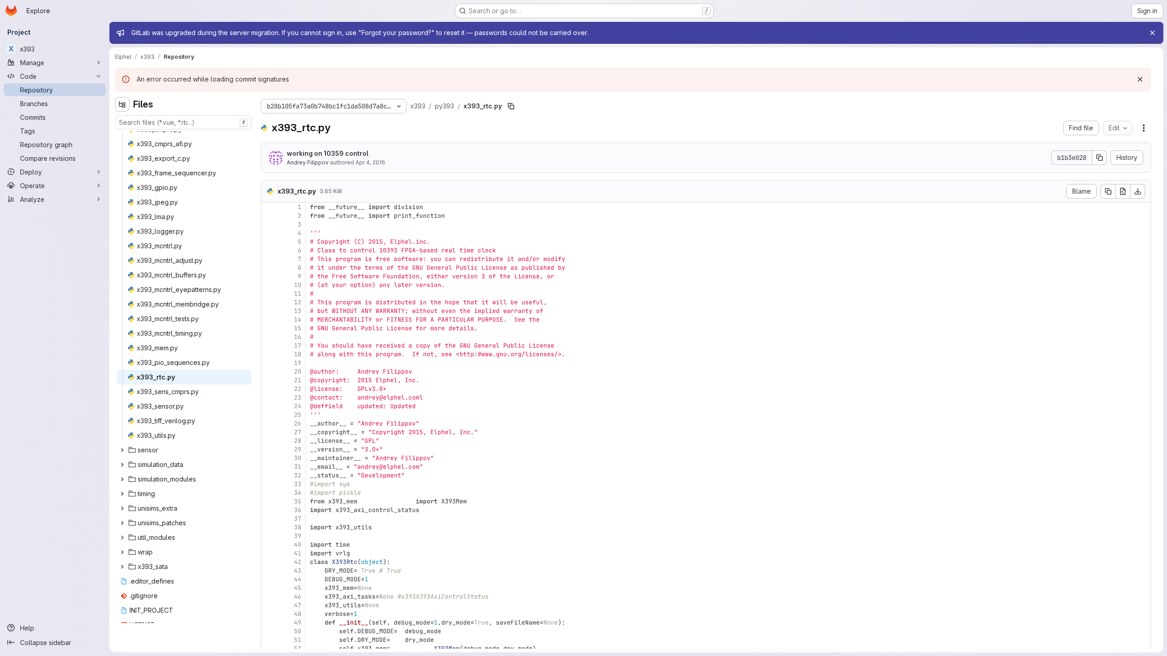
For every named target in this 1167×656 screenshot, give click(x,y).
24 (297, 406)
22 (297, 389)
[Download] (1138, 191)
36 (297, 510)
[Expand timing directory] (122, 493)
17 (297, 345)
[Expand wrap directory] (122, 552)
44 (297, 579)
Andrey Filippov (308, 162)
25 (297, 415)
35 (297, 501)
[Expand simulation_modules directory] (122, 479)
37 (297, 519)
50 (297, 631)
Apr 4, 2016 (370, 162)
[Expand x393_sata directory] (122, 566)
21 (297, 380)
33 (297, 484)
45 (297, 588)
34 (297, 493)
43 (297, 570)
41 (297, 553)
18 (297, 354)
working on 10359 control (327, 153)
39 (297, 536)
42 (297, 562)
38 (297, 527)
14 (297, 319)
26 (297, 423)
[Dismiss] (1140, 79)
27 (297, 432)
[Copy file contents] (1107, 191)
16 (297, 337)
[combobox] (183, 122)
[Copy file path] (511, 106)
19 (297, 363)
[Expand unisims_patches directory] (122, 523)
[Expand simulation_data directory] (122, 464)
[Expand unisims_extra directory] (122, 508)
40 (297, 544)
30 (297, 458)
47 (297, 605)
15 (297, 328)
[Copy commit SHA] (1099, 157)
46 (297, 596)
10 (297, 285)
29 (297, 449)
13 (297, 311)
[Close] (1152, 32)
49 (297, 622)
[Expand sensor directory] (122, 450)
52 (297, 648)
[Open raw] (1122, 191)
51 (297, 640)
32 (297, 475)
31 (297, 467)
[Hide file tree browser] (122, 104)
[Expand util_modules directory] (122, 537)
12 (297, 302)
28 (297, 441)
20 (297, 371)
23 (297, 397)
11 (297, 293)
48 (297, 614)
